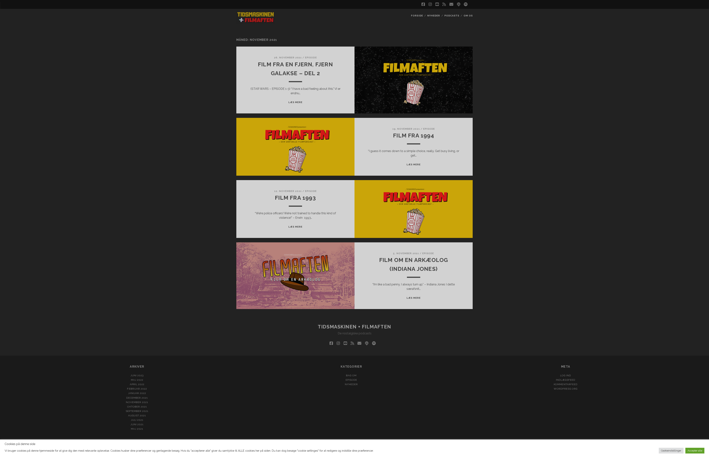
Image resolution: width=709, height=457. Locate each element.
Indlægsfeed (565, 379)
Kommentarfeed (566, 384)
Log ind (565, 375)
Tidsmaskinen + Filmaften (354, 327)
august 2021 (137, 415)
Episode (311, 57)
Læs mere (295, 102)
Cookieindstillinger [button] (671, 450)
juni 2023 (137, 375)
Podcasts (451, 15)
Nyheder (433, 15)
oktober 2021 (137, 406)
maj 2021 (137, 428)
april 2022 (137, 384)
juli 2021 (137, 420)
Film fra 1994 (413, 135)
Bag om (351, 375)
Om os (468, 15)
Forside (417, 15)
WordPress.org (566, 388)
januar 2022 (137, 393)
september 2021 (137, 411)
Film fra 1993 (295, 198)
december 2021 (137, 397)
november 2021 (137, 402)
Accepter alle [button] (695, 450)
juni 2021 (137, 424)
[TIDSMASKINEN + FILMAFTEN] (255, 22)
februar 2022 (137, 388)
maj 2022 (137, 379)
